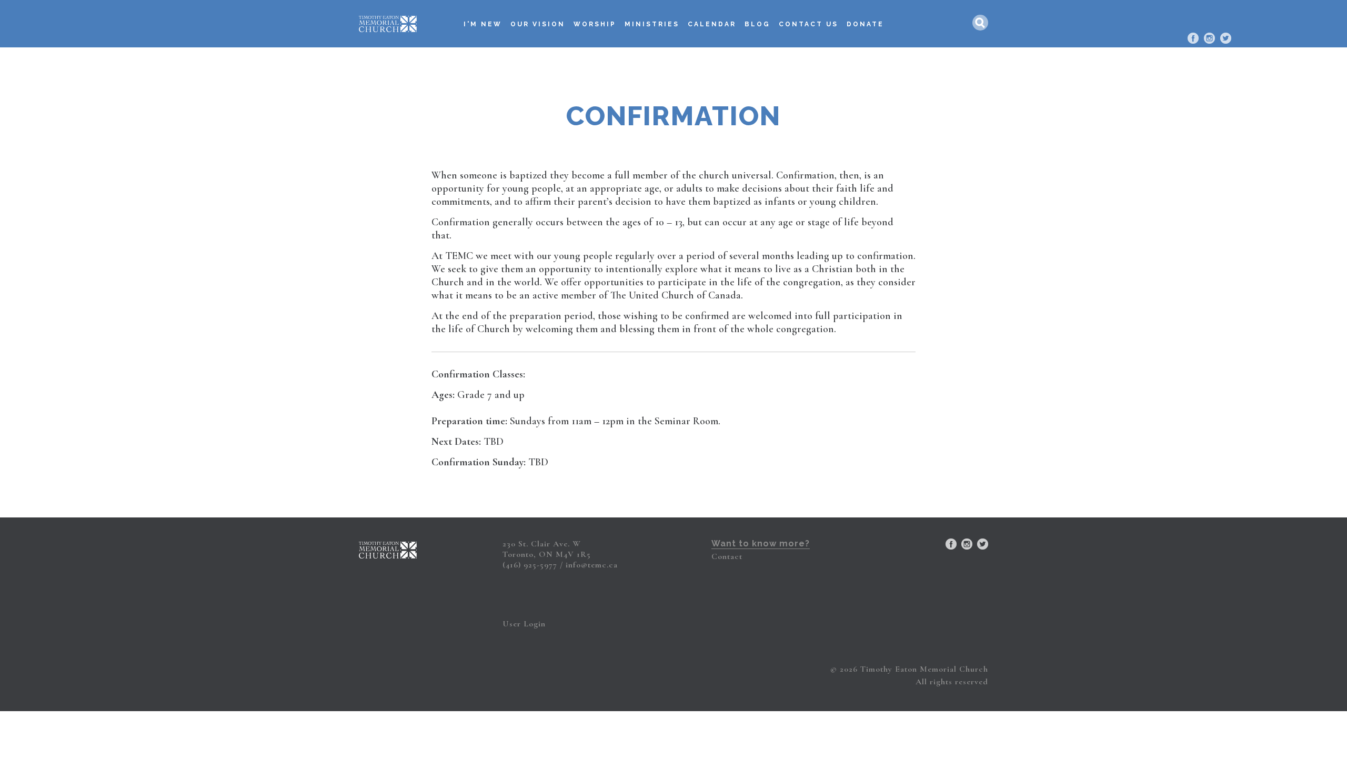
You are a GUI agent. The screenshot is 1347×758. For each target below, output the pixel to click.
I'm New (483, 24)
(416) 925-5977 (529, 565)
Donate (865, 24)
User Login (524, 624)
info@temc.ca (592, 565)
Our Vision (537, 24)
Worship (595, 24)
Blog (757, 24)
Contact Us (808, 24)
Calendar (712, 24)
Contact (726, 556)
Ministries (652, 24)
